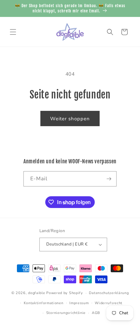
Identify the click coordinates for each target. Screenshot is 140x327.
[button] (13, 32)
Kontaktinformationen (43, 303)
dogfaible (36, 292)
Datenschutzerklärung (109, 292)
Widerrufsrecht (108, 303)
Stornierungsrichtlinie (66, 312)
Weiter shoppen (70, 118)
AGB (96, 312)
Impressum (79, 303)
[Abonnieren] (109, 178)
